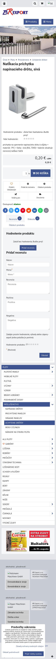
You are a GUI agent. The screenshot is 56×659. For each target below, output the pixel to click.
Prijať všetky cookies (33, 653)
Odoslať (44, 355)
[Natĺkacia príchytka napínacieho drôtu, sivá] (28, 99)
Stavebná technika (15, 621)
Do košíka (41, 173)
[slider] (28, 139)
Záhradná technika (15, 612)
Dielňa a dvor (13, 617)
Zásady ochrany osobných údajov (30, 646)
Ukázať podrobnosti (11, 652)
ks (29, 173)
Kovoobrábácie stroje (17, 586)
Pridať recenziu (28, 247)
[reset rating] (27, 344)
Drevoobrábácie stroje (17, 581)
